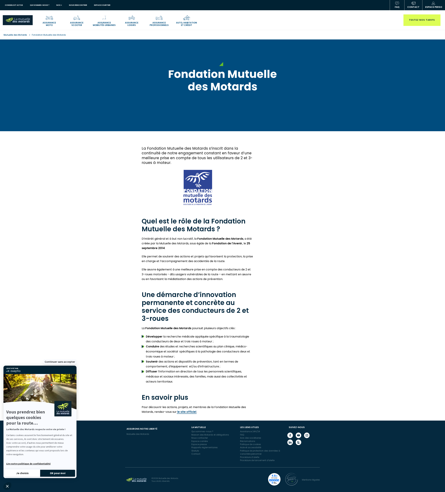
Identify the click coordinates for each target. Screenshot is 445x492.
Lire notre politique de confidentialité (28, 463)
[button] (7, 486)
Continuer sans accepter (60, 362)
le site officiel (186, 412)
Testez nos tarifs (422, 19)
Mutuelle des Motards (15, 34)
